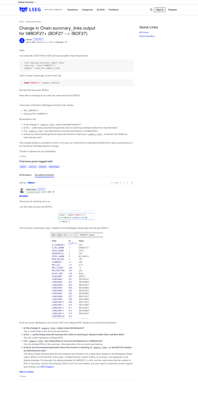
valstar (29, 39)
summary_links (47, 125)
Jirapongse (59, 42)
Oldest (31, 182)
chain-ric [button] (32, 166)
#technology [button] (54, 166)
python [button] (23, 166)
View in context (26, 371)
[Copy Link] (65, 42)
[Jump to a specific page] (132, 183)
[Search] (151, 9)
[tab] (25, 175)
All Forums (144, 32)
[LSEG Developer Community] (40, 9)
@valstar (23, 195)
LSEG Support (46, 366)
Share (22, 156)
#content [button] (42, 166)
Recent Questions (147, 36)
